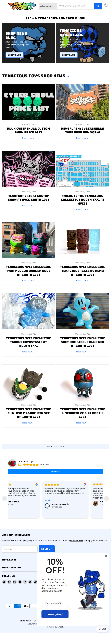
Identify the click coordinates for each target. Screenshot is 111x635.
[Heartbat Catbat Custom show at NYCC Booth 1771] (28, 169)
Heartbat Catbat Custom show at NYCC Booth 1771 (29, 198)
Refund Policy (25, 621)
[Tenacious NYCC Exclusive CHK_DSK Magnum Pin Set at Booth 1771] (28, 383)
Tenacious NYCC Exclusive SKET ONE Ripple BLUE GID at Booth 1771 (82, 342)
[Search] (98, 6)
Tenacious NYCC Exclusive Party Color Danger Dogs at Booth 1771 (28, 271)
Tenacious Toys (25, 461)
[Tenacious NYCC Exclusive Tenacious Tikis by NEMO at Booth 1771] (82, 240)
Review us (55, 471)
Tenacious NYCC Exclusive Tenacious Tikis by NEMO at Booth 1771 (82, 271)
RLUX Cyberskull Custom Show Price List (28, 130)
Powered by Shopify (55, 627)
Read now (27, 138)
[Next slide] (106, 498)
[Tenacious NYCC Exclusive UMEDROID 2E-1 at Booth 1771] (82, 383)
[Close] (105, 556)
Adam (69, 502)
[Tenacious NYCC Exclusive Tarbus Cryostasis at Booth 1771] (28, 311)
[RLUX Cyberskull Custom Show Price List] (28, 102)
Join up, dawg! (55, 614)
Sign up (46, 548)
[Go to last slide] (4, 498)
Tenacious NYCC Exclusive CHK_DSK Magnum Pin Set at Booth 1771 (28, 413)
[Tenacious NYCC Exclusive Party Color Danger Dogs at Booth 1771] (28, 240)
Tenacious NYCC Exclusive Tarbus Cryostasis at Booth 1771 (28, 342)
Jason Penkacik (26, 504)
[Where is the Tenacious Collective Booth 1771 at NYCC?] (82, 169)
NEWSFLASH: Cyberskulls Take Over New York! (82, 130)
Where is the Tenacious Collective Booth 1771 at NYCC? (82, 199)
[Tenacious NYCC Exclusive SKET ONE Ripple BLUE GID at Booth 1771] (82, 311)
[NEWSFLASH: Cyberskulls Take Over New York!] (82, 102)
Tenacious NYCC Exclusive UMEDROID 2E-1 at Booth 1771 (82, 413)
